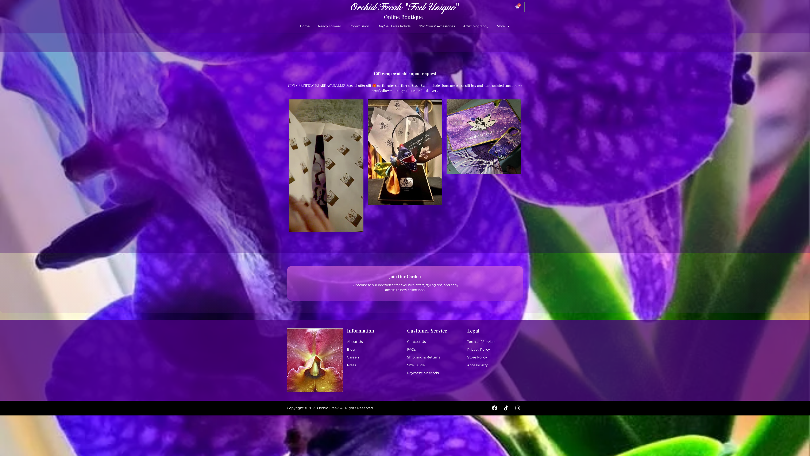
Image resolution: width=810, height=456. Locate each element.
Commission (359, 26)
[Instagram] (517, 408)
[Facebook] (494, 408)
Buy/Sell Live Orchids (394, 26)
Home (305, 26)
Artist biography (475, 26)
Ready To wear (329, 26)
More (501, 26)
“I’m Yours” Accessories (437, 26)
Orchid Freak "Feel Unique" (403, 7)
